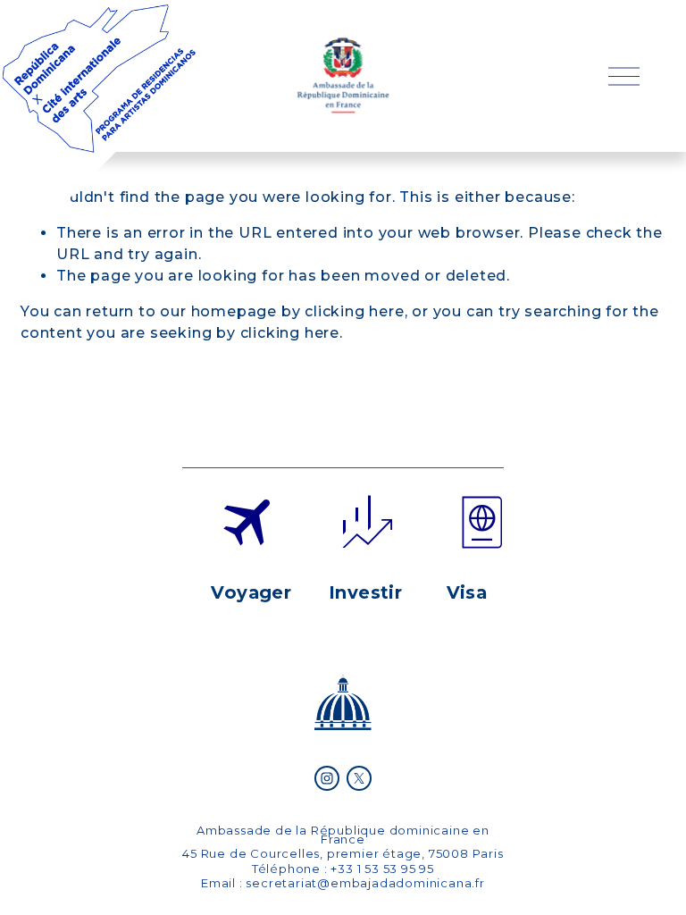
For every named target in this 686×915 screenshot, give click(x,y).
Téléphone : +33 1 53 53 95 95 (343, 868)
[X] (359, 778)
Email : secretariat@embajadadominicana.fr (343, 883)
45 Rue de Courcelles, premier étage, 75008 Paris (342, 853)
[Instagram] (326, 778)
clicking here (354, 311)
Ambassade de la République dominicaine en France (343, 834)
